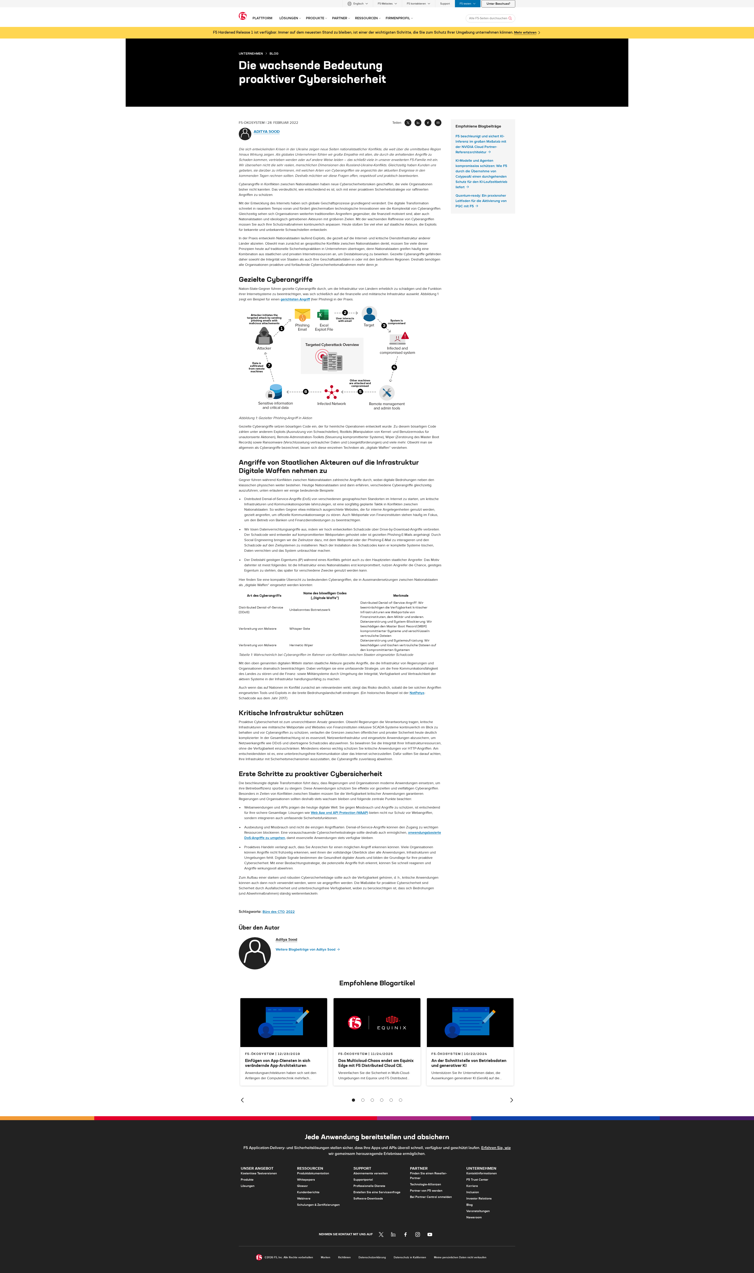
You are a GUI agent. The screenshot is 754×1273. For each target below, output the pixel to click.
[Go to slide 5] (391, 1100)
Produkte (247, 1180)
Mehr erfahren (525, 32)
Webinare (303, 1198)
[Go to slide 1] (353, 1100)
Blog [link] (274, 53)
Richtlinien (344, 1257)
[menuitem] (357, 3)
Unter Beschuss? (498, 4)
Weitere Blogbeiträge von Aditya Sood (305, 949)
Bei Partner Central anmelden (431, 1197)
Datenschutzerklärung (372, 1257)
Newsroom (474, 1217)
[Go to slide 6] (400, 1100)
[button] (340, 357)
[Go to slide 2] (362, 1100)
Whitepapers (306, 1180)
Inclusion (472, 1192)
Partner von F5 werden (426, 1191)
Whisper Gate (299, 629)
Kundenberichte (308, 1192)
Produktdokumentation (313, 1173)
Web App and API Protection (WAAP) (339, 813)
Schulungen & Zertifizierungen (318, 1205)
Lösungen (247, 1186)
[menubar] (377, 3)
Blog (469, 1205)
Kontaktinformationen (481, 1173)
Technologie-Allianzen (425, 1184)
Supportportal (363, 1180)
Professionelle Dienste (369, 1186)
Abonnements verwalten (370, 1173)
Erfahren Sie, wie (496, 1147)
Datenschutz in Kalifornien (410, 1257)
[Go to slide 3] (372, 1100)
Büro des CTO (274, 912)
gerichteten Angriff (295, 299)
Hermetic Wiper (301, 645)
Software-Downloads (368, 1198)
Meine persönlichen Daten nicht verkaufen (460, 1257)
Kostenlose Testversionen (259, 1173)
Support (445, 3)
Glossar (302, 1186)
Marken (325, 1257)
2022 (290, 912)
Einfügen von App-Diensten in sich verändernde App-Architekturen (277, 1063)
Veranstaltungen (478, 1211)
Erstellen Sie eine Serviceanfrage (376, 1192)
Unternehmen (251, 53)
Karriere (472, 1186)
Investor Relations (479, 1198)
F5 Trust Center (477, 1180)
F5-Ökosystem (353, 1054)
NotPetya (417, 693)
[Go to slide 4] (381, 1100)
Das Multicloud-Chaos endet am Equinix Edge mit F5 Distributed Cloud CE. (376, 1063)
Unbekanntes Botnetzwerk (309, 610)
